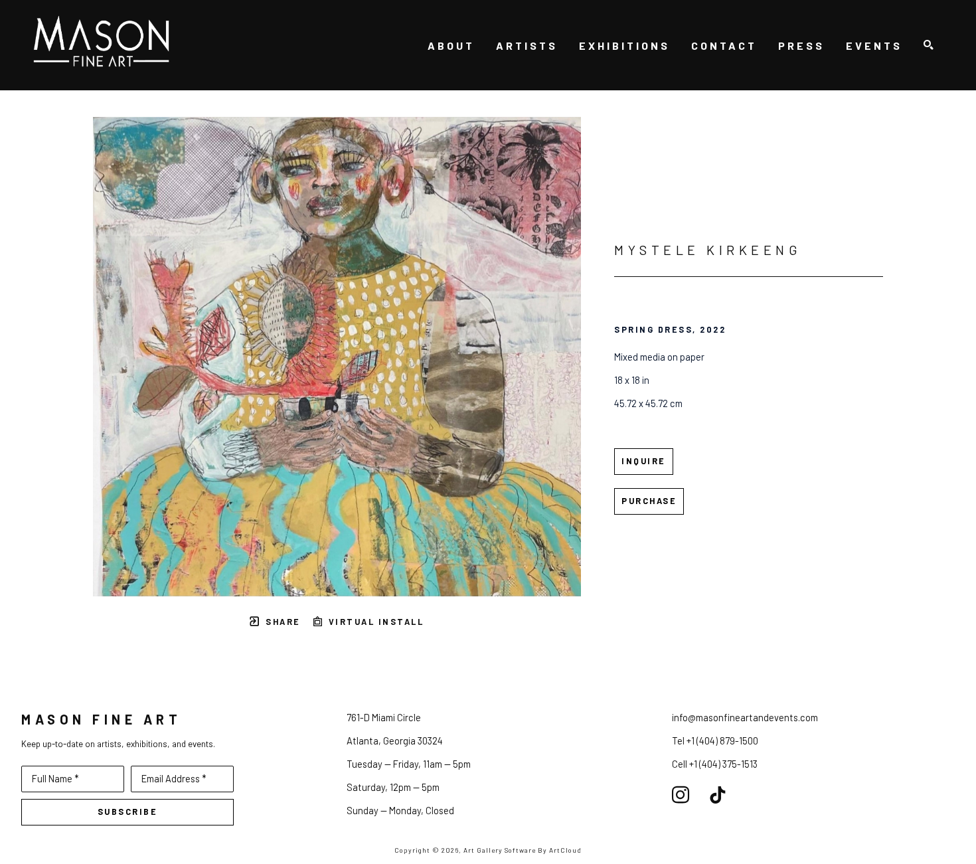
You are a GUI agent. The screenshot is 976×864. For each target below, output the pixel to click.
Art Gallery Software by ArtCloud (522, 850)
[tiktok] (717, 795)
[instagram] (680, 795)
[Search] (929, 45)
